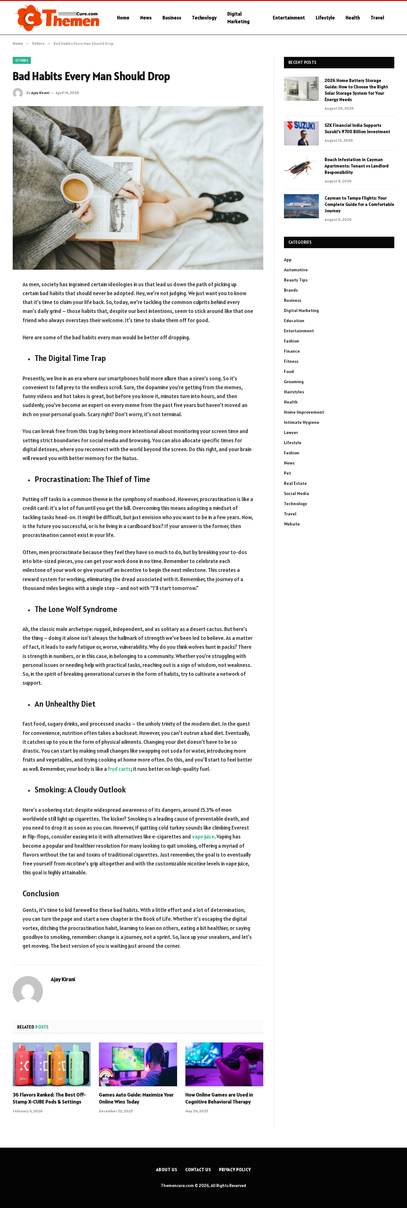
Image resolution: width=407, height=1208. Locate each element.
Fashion (291, 341)
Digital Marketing (238, 17)
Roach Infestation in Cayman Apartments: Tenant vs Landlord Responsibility (357, 166)
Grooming (294, 381)
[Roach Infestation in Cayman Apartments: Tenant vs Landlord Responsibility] (301, 168)
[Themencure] (56, 17)
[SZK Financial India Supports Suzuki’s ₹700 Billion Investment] (301, 133)
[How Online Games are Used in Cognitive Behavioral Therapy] (224, 1064)
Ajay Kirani (40, 92)
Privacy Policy (235, 1169)
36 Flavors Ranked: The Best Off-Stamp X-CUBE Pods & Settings (49, 1098)
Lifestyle (325, 18)
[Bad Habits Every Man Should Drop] (138, 188)
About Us (166, 1169)
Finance (292, 351)
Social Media (296, 493)
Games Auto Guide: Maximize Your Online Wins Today (136, 1098)
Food (289, 371)
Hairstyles (294, 392)
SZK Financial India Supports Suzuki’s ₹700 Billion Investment (357, 128)
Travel (377, 18)
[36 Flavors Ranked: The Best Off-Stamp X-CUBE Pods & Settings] (52, 1064)
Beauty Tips (295, 280)
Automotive (296, 270)
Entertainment (289, 18)
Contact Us (198, 1169)
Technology (204, 18)
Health (353, 18)
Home (123, 18)
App (288, 259)
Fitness (291, 361)
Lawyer (291, 432)
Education (294, 320)
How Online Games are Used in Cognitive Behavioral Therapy (219, 1098)
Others (21, 60)
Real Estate (295, 483)
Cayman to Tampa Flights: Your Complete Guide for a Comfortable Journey (359, 204)
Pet (287, 473)
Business (171, 18)
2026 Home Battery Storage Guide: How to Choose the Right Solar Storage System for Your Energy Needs (356, 90)
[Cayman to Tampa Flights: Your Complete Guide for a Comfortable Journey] (301, 206)
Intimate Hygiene (301, 422)
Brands (291, 290)
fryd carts (119, 768)
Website (292, 524)
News (146, 18)
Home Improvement (304, 412)
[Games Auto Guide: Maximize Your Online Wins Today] (138, 1064)
